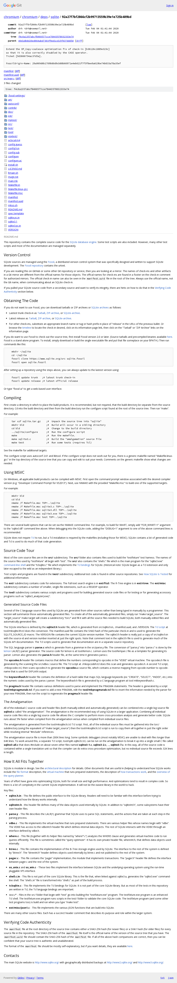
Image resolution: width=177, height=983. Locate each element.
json (171, 977)
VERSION (13, 229)
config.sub (14, 152)
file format (22, 771)
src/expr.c (9, 78)
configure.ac (15, 160)
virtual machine (55, 771)
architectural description (58, 768)
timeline (26, 327)
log (89, 24)
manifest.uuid (11, 74)
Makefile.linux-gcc (18, 189)
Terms (40, 977)
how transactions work (133, 771)
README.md (15, 209)
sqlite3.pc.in (14, 225)
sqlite (55, 17)
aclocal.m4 (14, 140)
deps (44, 17)
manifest (9, 71)
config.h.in (13, 148)
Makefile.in (14, 185)
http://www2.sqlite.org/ (119, 962)
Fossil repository (34, 265)
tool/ (10, 132)
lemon (7, 651)
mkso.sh (12, 205)
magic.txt (13, 176)
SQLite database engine (83, 242)
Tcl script (160, 627)
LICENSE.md (15, 168)
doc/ (10, 111)
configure (13, 156)
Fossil (51, 262)
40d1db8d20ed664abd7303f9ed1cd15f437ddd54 (46, 40)
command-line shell (15, 565)
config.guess (15, 144)
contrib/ (12, 107)
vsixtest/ (12, 136)
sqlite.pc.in (14, 217)
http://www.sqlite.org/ (47, 962)
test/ (10, 128)
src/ (10, 124)
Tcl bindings (83, 565)
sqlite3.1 (12, 221)
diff (79, 40)
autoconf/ (13, 103)
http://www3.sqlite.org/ (150, 962)
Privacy (30, 977)
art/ (10, 99)
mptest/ (12, 120)
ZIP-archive (52, 313)
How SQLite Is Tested (156, 574)
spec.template (16, 213)
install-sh (13, 164)
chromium (11, 17)
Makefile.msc (15, 193)
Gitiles (20, 977)
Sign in (170, 5)
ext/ (10, 116)
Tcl (32, 537)
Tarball (41, 313)
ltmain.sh (13, 172)
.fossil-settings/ (16, 95)
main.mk (13, 181)
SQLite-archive (72, 313)
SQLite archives (100, 307)
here (169, 336)
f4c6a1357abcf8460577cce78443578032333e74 (46, 36)
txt (162, 977)
